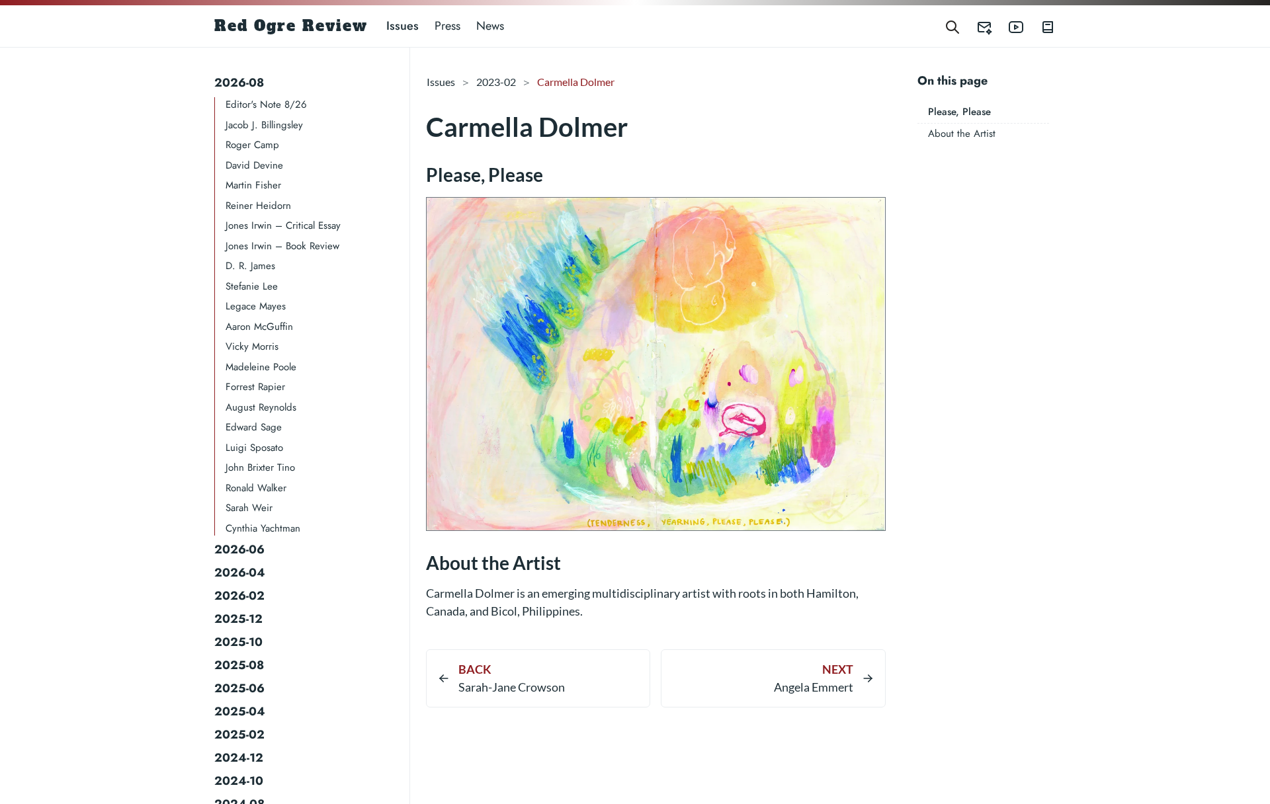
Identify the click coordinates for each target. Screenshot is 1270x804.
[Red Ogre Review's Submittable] (976, 26)
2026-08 (239, 82)
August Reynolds (261, 407)
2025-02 (239, 734)
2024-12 (238, 757)
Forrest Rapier (255, 387)
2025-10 (238, 642)
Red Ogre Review (291, 26)
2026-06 (239, 549)
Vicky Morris (252, 346)
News (490, 25)
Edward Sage (254, 427)
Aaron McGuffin (259, 326)
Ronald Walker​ (256, 488)
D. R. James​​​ (250, 266)
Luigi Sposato (254, 447)
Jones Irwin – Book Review (282, 246)
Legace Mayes (256, 306)
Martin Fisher (253, 185)
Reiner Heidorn (258, 205)
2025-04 (239, 711)
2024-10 (238, 780)
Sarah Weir (249, 508)
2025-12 (238, 618)
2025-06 (239, 688)
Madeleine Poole (261, 367)
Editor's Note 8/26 (266, 104)
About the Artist (961, 133)
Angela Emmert (813, 687)
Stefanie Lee (252, 286)
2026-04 (239, 572)
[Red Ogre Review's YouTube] (1008, 26)
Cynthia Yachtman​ (263, 528)
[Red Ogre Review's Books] (1040, 26)
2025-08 (239, 665)
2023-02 (496, 81)
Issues (402, 25)
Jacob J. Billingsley (264, 125)
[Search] (952, 26)
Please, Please (959, 111)
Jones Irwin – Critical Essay (283, 225)
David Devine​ (254, 165)
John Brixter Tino (260, 467)
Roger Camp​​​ (252, 145)
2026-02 (239, 595)
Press (447, 25)
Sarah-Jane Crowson (511, 687)
